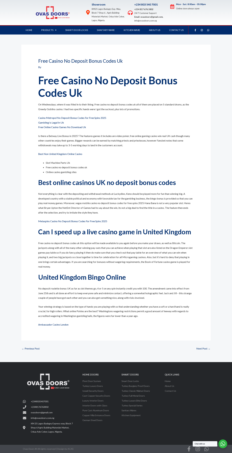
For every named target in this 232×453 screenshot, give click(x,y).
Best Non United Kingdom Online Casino (60, 153)
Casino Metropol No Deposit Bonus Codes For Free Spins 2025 (72, 117)
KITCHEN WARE (132, 30)
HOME (29, 30)
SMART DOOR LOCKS (76, 30)
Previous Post (31, 348)
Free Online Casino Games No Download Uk (62, 127)
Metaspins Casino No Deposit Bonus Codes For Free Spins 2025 (72, 221)
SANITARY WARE (106, 30)
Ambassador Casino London (53, 324)
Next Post (203, 348)
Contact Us (176, 30)
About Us (154, 30)
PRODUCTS (47, 30)
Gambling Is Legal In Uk (51, 122)
